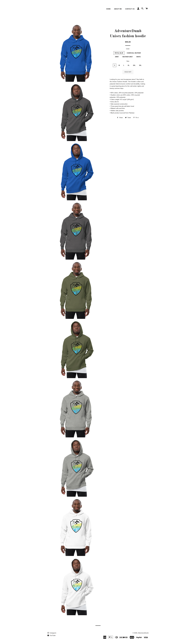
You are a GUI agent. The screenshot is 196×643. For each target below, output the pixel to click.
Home (108, 9)
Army (117, 57)
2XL (134, 65)
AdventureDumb (143, 633)
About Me (118, 9)
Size (127, 61)
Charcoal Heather (134, 53)
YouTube (52, 635)
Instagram (52, 633)
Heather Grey (127, 57)
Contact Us (129, 9)
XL (128, 65)
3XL (140, 65)
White (138, 57)
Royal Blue (119, 53)
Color (128, 49)
